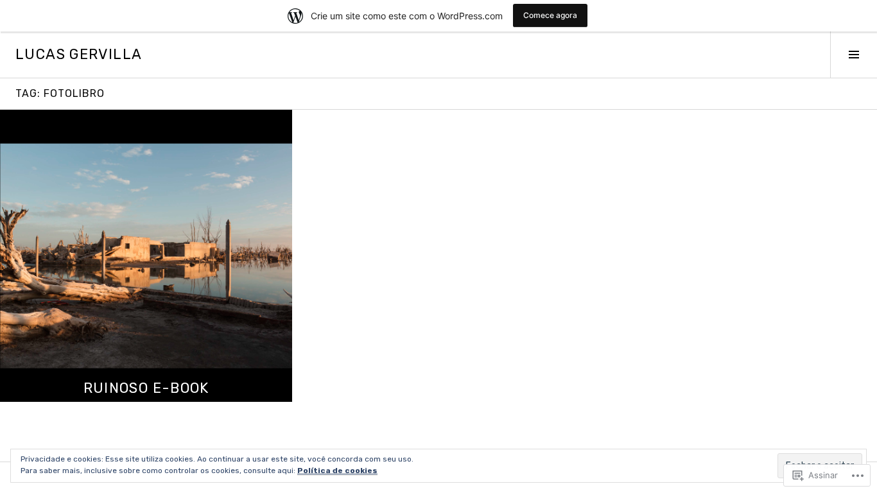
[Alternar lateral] (853, 54)
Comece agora (550, 15)
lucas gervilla (78, 54)
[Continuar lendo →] (146, 256)
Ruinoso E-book (146, 388)
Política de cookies (337, 470)
